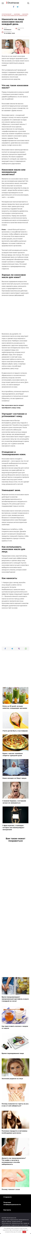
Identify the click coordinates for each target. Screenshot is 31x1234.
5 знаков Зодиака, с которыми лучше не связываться (14, 802)
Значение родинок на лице (12, 1078)
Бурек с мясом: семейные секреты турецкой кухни (13, 754)
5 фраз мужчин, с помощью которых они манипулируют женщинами (13, 827)
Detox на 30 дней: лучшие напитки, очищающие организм (15, 707)
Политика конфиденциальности (12, 1203)
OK (24, 1232)
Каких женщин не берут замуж (14, 778)
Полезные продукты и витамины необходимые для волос (14, 1132)
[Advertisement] (15, 315)
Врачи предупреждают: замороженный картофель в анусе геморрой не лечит (15, 999)
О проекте (7, 1197)
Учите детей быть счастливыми (15, 731)
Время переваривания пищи (13, 1053)
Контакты (7, 1210)
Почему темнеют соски (11, 1189)
